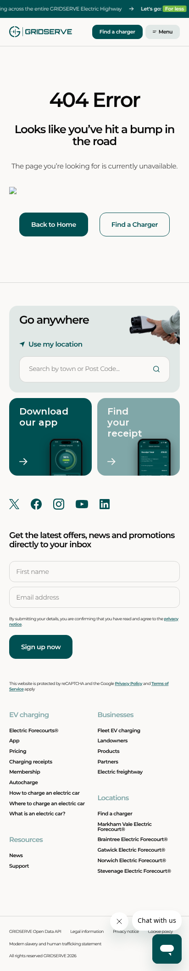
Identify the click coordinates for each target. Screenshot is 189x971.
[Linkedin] (105, 504)
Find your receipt (124, 422)
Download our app (40, 417)
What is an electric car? (37, 813)
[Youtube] (82, 504)
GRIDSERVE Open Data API (35, 931)
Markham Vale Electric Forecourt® (124, 826)
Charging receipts (30, 761)
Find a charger (117, 31)
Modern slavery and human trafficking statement (55, 944)
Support (19, 866)
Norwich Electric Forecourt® (131, 860)
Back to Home (53, 224)
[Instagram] (58, 504)
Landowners (112, 740)
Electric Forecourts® (33, 730)
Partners (107, 761)
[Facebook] (36, 504)
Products (108, 751)
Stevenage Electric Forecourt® (134, 871)
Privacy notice (126, 931)
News (16, 855)
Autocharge (23, 782)
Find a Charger (134, 224)
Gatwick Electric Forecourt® (131, 850)
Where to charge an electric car (47, 803)
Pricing (17, 751)
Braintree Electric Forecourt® (132, 839)
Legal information (87, 931)
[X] (14, 504)
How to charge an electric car (44, 793)
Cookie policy (160, 931)
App (14, 740)
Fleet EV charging (118, 730)
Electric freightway (119, 772)
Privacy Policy (128, 683)
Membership (24, 772)
